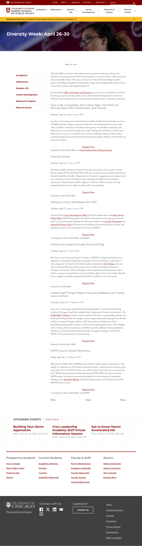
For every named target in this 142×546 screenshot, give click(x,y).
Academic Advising (48, 464)
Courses (43, 473)
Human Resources (80, 482)
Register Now (88, 146)
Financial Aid (12, 473)
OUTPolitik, (109, 263)
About (63, 2)
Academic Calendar (81, 468)
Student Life (22, 88)
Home (88, 399)
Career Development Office (75, 215)
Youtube (61, 509)
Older (53, 399)
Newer (123, 399)
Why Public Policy (15, 468)
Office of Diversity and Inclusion (78, 92)
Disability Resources (49, 477)
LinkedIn (54, 509)
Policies (42, 468)
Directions (111, 521)
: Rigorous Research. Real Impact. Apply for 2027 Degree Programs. (40, 19)
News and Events (112, 464)
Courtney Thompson (112, 221)
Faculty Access (78, 477)
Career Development (27, 95)
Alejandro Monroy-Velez (61, 224)
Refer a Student (114, 538)
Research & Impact (26, 101)
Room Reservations (81, 464)
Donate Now (109, 477)
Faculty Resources (80, 473)
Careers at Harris (114, 510)
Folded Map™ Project (60, 315)
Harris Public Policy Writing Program (96, 150)
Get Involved (109, 473)
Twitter (48, 509)
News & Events (24, 107)
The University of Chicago (19, 512)
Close (134, 19)
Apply (109, 504)
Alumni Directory (112, 468)
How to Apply (13, 464)
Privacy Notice (113, 527)
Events (9, 477)
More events (52, 420)
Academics (22, 75)
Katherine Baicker (71, 379)
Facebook (41, 509)
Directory (75, 2)
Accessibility (112, 532)
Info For (86, 2)
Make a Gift (100, 2)
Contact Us (83, 510)
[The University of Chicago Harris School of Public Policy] (21, 11)
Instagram (41, 514)
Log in (55, 2)
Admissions (22, 82)
